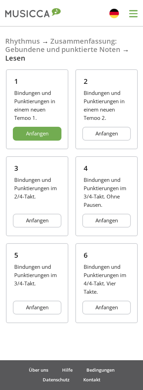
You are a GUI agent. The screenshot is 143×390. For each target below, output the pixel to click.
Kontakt (91, 379)
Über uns (38, 370)
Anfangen (37, 133)
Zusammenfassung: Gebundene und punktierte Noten (62, 45)
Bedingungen (100, 370)
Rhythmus (22, 41)
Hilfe (67, 370)
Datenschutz (56, 379)
